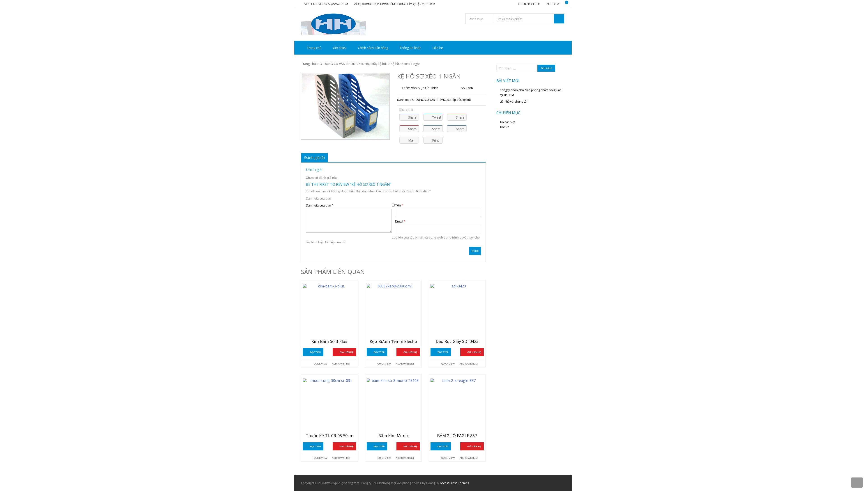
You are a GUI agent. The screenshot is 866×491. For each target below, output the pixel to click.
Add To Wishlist (341, 363)
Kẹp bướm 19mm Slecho (393, 341)
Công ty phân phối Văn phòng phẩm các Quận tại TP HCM (531, 92)
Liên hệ (437, 48)
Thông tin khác (410, 48)
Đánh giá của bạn (318, 198)
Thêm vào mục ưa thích (420, 88)
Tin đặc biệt (507, 122)
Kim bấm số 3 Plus (329, 341)
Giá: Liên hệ (347, 352)
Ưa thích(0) (553, 4)
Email (400, 221)
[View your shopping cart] (563, 4)
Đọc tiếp (315, 352)
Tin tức (504, 127)
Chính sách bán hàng (373, 48)
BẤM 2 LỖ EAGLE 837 (457, 435)
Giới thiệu (340, 48)
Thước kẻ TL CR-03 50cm (329, 435)
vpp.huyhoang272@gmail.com (326, 4)
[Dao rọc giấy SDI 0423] (457, 310)
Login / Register (529, 4)
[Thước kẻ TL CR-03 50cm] (329, 405)
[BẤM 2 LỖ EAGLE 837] (457, 405)
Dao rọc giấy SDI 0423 (457, 341)
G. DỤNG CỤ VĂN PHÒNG (339, 64)
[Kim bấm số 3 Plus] (329, 310)
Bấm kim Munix (393, 435)
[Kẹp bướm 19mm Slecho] (393, 310)
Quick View (320, 363)
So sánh (467, 88)
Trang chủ (314, 48)
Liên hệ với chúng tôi (513, 101)
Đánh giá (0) (314, 157)
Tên (399, 205)
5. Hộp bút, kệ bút (374, 64)
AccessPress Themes (454, 483)
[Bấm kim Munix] (393, 405)
